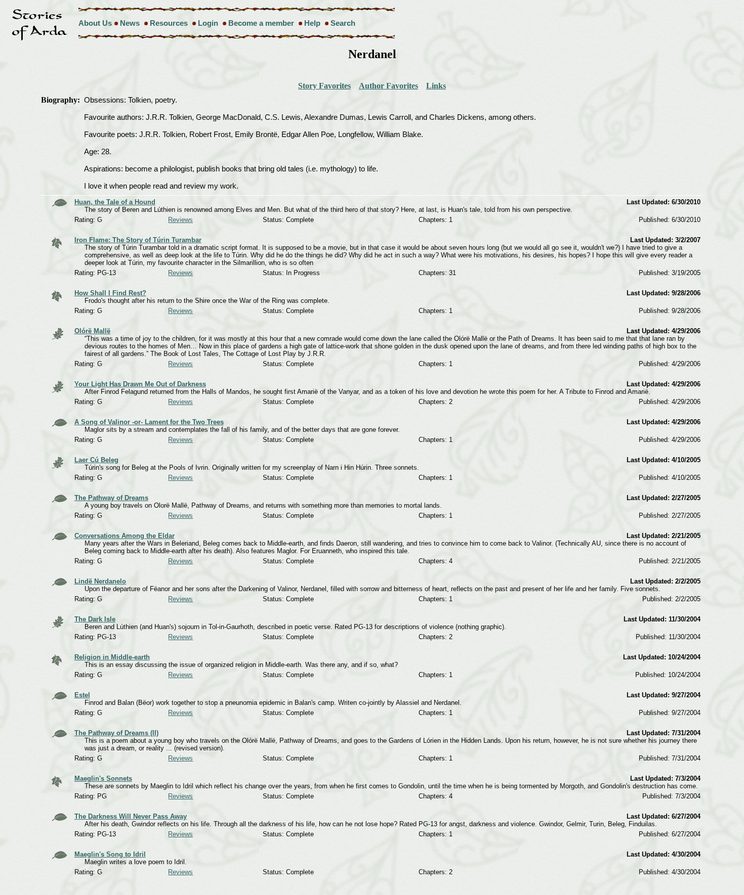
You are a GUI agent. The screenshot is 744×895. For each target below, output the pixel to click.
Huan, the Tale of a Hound (114, 202)
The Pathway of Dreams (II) (116, 733)
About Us (95, 23)
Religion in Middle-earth (112, 657)
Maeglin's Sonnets (103, 778)
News (130, 23)
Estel (82, 695)
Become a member (261, 23)
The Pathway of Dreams (111, 498)
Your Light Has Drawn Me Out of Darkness (140, 384)
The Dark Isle (94, 619)
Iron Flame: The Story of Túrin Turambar (137, 240)
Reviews (180, 219)
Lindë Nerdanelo (100, 581)
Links (436, 85)
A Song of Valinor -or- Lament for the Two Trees (149, 422)
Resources (169, 23)
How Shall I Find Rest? (110, 293)
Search (342, 23)
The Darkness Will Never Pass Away (130, 816)
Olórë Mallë (92, 331)
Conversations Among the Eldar (124, 536)
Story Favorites (324, 85)
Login (208, 23)
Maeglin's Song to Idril (110, 854)
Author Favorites (388, 85)
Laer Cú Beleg (96, 460)
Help (312, 23)
